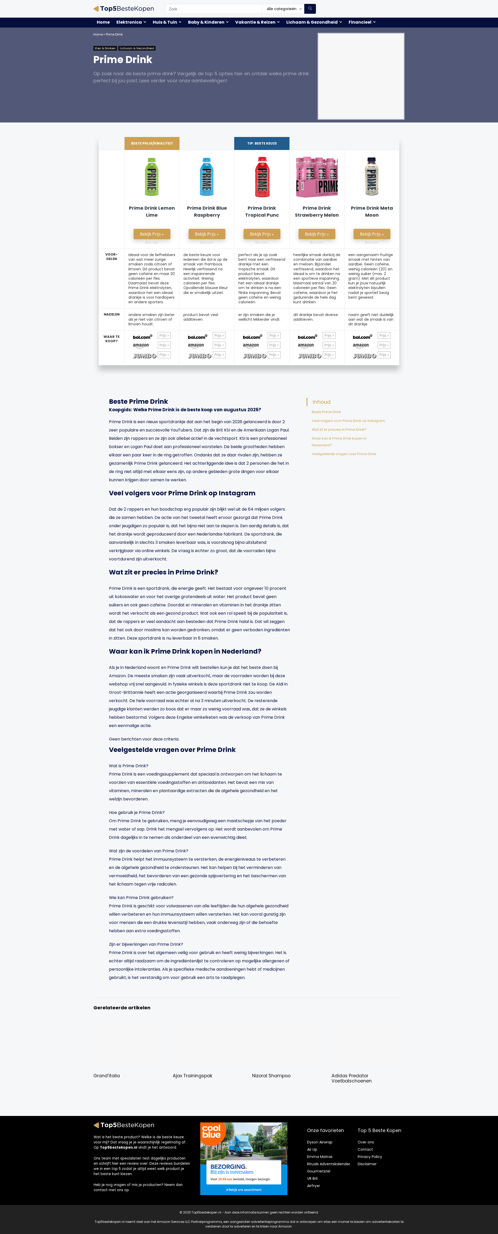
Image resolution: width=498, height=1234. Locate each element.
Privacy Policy (370, 1156)
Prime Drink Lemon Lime (152, 211)
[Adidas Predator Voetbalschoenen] (367, 1024)
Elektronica (129, 22)
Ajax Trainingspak (192, 1076)
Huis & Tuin (165, 22)
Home (103, 22)
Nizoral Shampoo (271, 1076)
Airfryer (313, 1185)
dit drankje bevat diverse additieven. (315, 317)
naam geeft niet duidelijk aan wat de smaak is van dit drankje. (371, 319)
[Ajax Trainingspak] (209, 1024)
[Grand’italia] (129, 1024)
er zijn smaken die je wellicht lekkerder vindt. (259, 317)
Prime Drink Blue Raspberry (207, 211)
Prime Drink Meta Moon (372, 211)
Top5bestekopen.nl (118, 1147)
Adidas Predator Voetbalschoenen (351, 1078)
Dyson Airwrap (320, 1142)
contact (101, 1190)
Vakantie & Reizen (255, 22)
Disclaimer (367, 1164)
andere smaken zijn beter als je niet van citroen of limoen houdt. (151, 319)
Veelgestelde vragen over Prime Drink (344, 453)
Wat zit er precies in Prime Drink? (339, 429)
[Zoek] (310, 9)
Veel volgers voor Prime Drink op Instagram (348, 420)
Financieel (360, 22)
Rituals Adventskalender (328, 1164)
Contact (365, 1149)
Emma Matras (320, 1156)
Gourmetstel (318, 1171)
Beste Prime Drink (326, 411)
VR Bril (312, 1178)
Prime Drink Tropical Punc (262, 211)
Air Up (312, 1149)
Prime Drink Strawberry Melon (317, 211)
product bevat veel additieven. (200, 317)
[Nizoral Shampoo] (288, 1024)
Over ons (366, 1142)
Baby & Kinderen (206, 22)
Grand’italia (106, 1076)
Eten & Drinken (105, 48)
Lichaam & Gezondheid (312, 22)
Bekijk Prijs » (152, 234)
